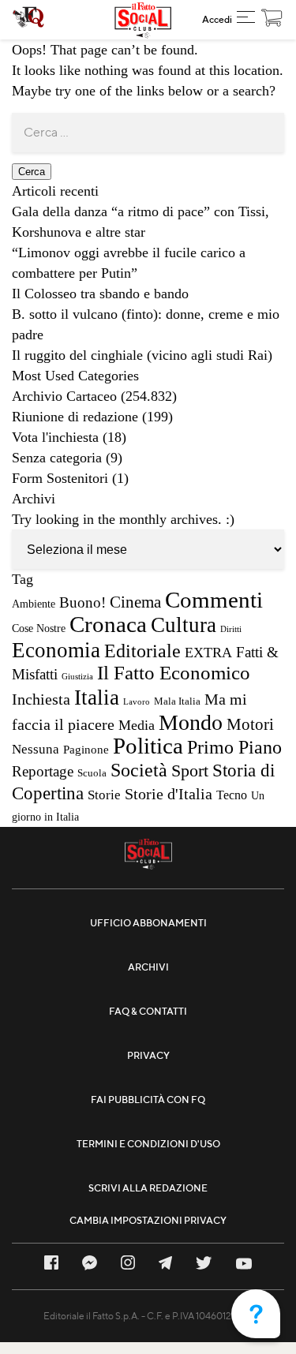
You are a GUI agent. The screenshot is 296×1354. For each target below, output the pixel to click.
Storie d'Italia (168, 793)
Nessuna (35, 749)
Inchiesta (41, 699)
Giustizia (77, 676)
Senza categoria (57, 458)
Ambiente (33, 603)
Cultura (183, 625)
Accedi (217, 19)
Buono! (82, 602)
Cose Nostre (39, 628)
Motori (250, 724)
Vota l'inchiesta (55, 437)
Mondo (191, 722)
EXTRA (208, 652)
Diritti (231, 629)
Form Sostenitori (60, 478)
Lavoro (136, 702)
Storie (104, 794)
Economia (56, 650)
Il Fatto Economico (173, 672)
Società (139, 769)
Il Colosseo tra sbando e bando (100, 293)
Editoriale (142, 650)
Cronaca (108, 624)
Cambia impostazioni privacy (148, 1220)
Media (136, 725)
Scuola (92, 773)
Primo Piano (234, 747)
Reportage (42, 771)
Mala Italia (177, 701)
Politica (148, 745)
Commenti (214, 599)
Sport (189, 770)
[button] (246, 19)
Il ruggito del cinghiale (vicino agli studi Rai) (142, 355)
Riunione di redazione (75, 417)
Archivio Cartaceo (64, 396)
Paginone (86, 749)
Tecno (231, 795)
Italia (96, 697)
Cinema (135, 602)
